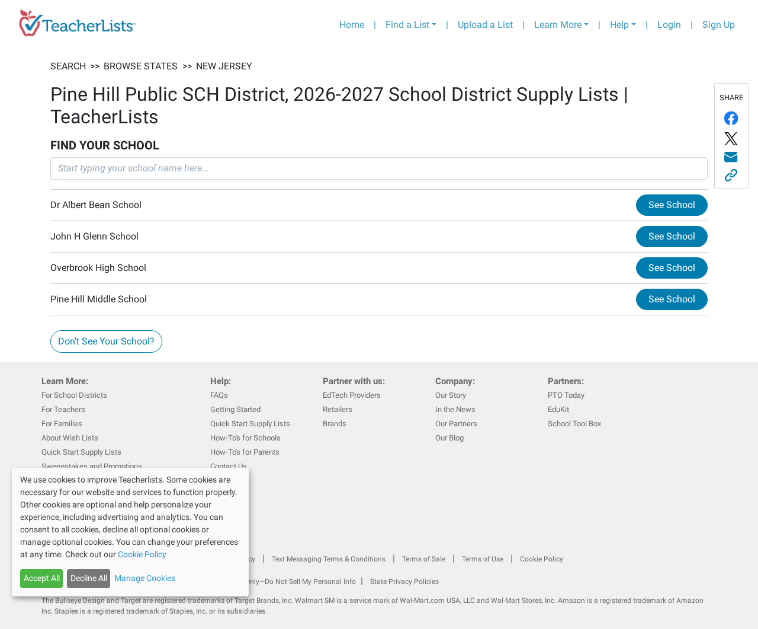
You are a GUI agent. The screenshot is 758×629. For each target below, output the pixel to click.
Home (351, 24)
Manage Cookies (144, 578)
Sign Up (718, 24)
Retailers (337, 409)
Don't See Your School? (106, 341)
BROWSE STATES (141, 66)
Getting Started (235, 409)
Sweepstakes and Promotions (91, 466)
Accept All (42, 578)
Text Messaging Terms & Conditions (329, 559)
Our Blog (449, 437)
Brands (334, 423)
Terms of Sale (423, 559)
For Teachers (63, 409)
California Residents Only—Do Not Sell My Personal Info (267, 581)
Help (619, 24)
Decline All (88, 578)
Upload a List (485, 24)
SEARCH (68, 66)
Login (669, 24)
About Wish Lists (69, 437)
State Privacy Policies (404, 581)
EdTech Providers (352, 395)
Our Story (450, 395)
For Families (61, 423)
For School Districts (74, 395)
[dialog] (130, 532)
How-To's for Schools (245, 437)
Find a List (407, 24)
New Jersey (224, 66)
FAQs (219, 395)
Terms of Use (482, 559)
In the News (455, 409)
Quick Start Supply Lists (81, 452)
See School (671, 204)
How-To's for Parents (245, 452)
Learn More (558, 24)
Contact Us (228, 466)
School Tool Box (574, 423)
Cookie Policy (541, 559)
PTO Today (566, 395)
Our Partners (456, 423)
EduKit (558, 409)
